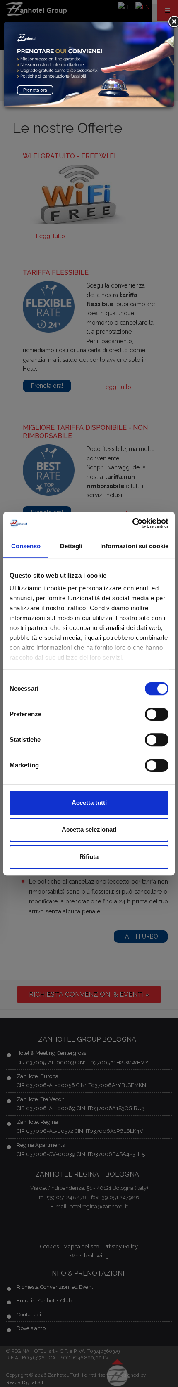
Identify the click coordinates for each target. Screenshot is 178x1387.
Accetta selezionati (89, 829)
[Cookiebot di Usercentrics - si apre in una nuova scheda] (132, 523)
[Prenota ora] (89, 64)
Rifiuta (89, 856)
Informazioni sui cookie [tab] (134, 546)
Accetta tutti (89, 802)
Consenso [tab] (26, 546)
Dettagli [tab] (71, 546)
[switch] (156, 714)
